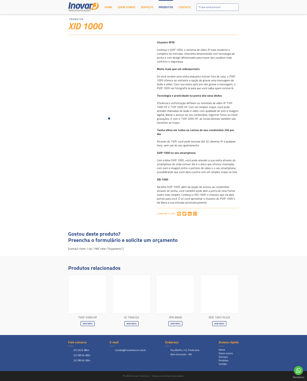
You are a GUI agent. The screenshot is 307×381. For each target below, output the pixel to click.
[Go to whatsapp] (298, 370)
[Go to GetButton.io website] (298, 377)
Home (108, 7)
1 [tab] (109, 118)
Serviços (147, 7)
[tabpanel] (109, 81)
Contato (184, 7)
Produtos (166, 7)
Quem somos (126, 7)
